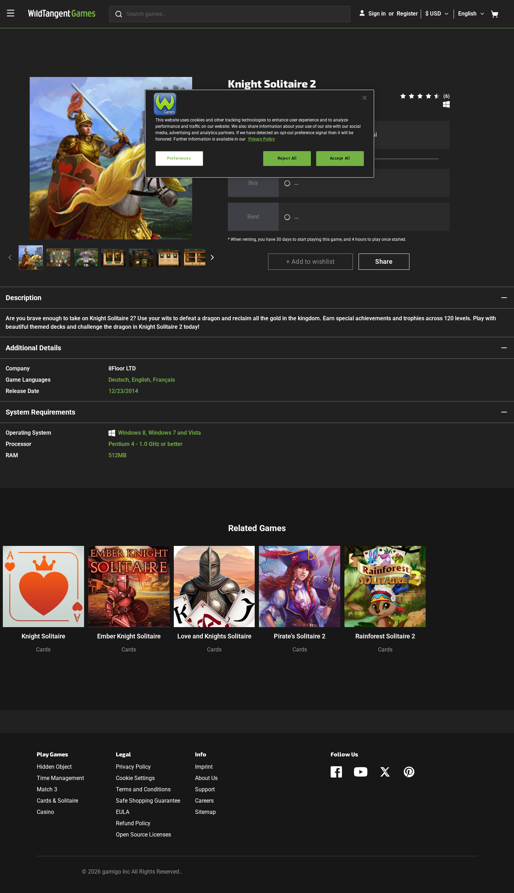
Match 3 (47, 789)
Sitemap (205, 812)
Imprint (204, 766)
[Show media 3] (85, 257)
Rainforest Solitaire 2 (385, 636)
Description (23, 297)
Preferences (179, 158)
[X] (385, 772)
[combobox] (229, 14)
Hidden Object (54, 766)
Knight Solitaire (43, 636)
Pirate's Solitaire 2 (299, 636)
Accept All (340, 158)
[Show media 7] (196, 257)
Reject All (287, 158)
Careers (204, 800)
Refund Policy (133, 823)
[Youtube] (360, 772)
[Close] (364, 98)
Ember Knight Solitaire (129, 636)
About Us (206, 778)
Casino (45, 812)
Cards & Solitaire (57, 800)
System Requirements (40, 412)
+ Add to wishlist (310, 261)
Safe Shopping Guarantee (148, 800)
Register (407, 13)
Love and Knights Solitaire (214, 636)
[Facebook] (336, 772)
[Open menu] (11, 13)
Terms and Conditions (143, 789)
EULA (122, 812)
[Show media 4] (113, 257)
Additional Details (33, 348)
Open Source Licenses (143, 834)
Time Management (60, 778)
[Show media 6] (168, 257)
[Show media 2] (58, 257)
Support (205, 789)
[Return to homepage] (61, 14)
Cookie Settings (135, 778)
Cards (43, 649)
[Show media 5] (141, 257)
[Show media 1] (30, 257)
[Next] (212, 257)
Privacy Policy (133, 766)
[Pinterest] (409, 772)
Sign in (377, 13)
